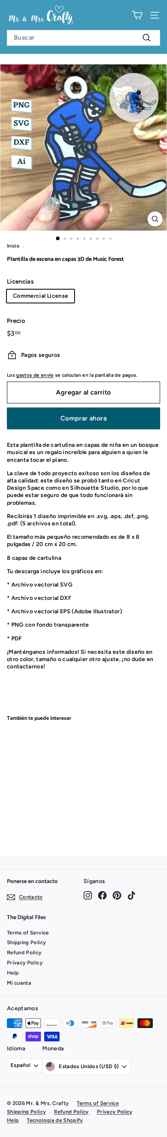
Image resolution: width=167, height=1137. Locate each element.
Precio (16, 320)
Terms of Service (28, 933)
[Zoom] (155, 218)
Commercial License (40, 295)
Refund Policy (24, 952)
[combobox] (83, 38)
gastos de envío (35, 375)
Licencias (20, 281)
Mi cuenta (19, 983)
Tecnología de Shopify (55, 1120)
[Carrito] (137, 15)
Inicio (13, 246)
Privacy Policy (25, 963)
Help (13, 973)
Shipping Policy (26, 942)
